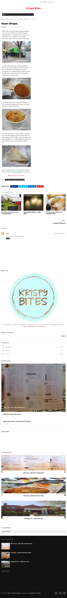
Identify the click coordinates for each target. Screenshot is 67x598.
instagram (34, 347)
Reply (8, 238)
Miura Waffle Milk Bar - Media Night (32, 212)
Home (2, 19)
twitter (34, 353)
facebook (34, 350)
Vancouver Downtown (23, 19)
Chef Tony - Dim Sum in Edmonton (33, 473)
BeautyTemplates (16, 593)
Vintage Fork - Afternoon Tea (33, 518)
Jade (7, 233)
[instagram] (41, 2)
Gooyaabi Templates (35, 593)
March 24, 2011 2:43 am (60, 233)
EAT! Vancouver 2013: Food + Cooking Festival (54, 212)
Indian (6, 19)
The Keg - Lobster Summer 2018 (33, 495)
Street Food (13, 19)
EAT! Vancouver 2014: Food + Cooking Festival (9, 212)
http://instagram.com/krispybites (36, 326)
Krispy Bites (33, 8)
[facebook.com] (60, 593)
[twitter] (45, 2)
